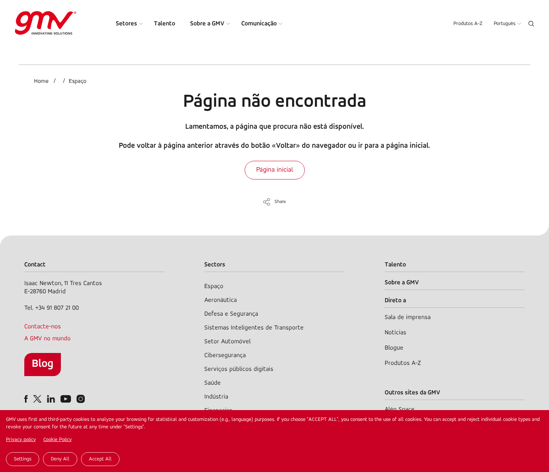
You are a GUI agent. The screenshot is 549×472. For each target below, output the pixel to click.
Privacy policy (21, 439)
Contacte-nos (42, 326)
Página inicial (274, 170)
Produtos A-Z (468, 23)
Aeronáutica (220, 300)
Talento (164, 24)
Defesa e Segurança (231, 314)
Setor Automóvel (227, 341)
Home (41, 81)
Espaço (77, 81)
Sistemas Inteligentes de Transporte (254, 328)
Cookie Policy (57, 439)
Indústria (216, 397)
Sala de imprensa (408, 317)
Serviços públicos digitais (238, 369)
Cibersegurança (225, 355)
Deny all (60, 459)
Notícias (395, 332)
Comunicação (259, 24)
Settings (22, 459)
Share (280, 201)
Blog (42, 364)
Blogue (394, 348)
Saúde (212, 383)
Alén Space (400, 409)
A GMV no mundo (47, 338)
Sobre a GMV (207, 24)
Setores (126, 24)
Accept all (100, 459)
